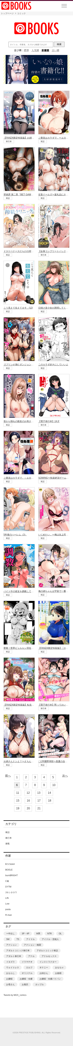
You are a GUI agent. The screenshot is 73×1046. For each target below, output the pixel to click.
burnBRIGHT (11, 875)
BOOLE (9, 870)
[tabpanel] (36, 69)
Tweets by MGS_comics (15, 995)
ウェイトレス (12, 967)
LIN (7, 898)
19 (17, 808)
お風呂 (25, 984)
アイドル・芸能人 (50, 939)
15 (17, 800)
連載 (7, 843)
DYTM (8, 887)
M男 (38, 933)
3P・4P (25, 933)
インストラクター (48, 962)
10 (53, 785)
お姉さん (44, 973)
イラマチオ (27, 962)
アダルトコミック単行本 (18, 950)
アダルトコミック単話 (47, 950)
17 (39, 800)
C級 (7, 881)
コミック (21, 13)
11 (17, 792)
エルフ (29, 967)
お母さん (10, 984)
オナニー (44, 967)
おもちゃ (59, 967)
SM (7, 939)
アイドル (30, 939)
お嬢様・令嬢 (26, 979)
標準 (26, 50)
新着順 (45, 50)
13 (38, 792)
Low (7, 903)
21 (39, 808)
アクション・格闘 (32, 945)
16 (28, 800)
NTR (49, 933)
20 (28, 808)
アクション (11, 945)
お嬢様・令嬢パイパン (50, 979)
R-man (8, 915)
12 (28, 792)
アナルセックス (49, 956)
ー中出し (10, 933)
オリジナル (27, 973)
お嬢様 (9, 979)
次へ (65, 775)
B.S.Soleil (10, 864)
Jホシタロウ (11, 892)
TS (17, 939)
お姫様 (58, 973)
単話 (7, 832)
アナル (31, 956)
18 (49, 800)
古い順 (55, 50)
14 (49, 792)
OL (60, 933)
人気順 (35, 50)
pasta (8, 909)
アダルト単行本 (13, 956)
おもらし (10, 973)
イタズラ (10, 962)
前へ (8, 775)
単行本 (8, 838)
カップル (39, 984)
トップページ (7, 13)
